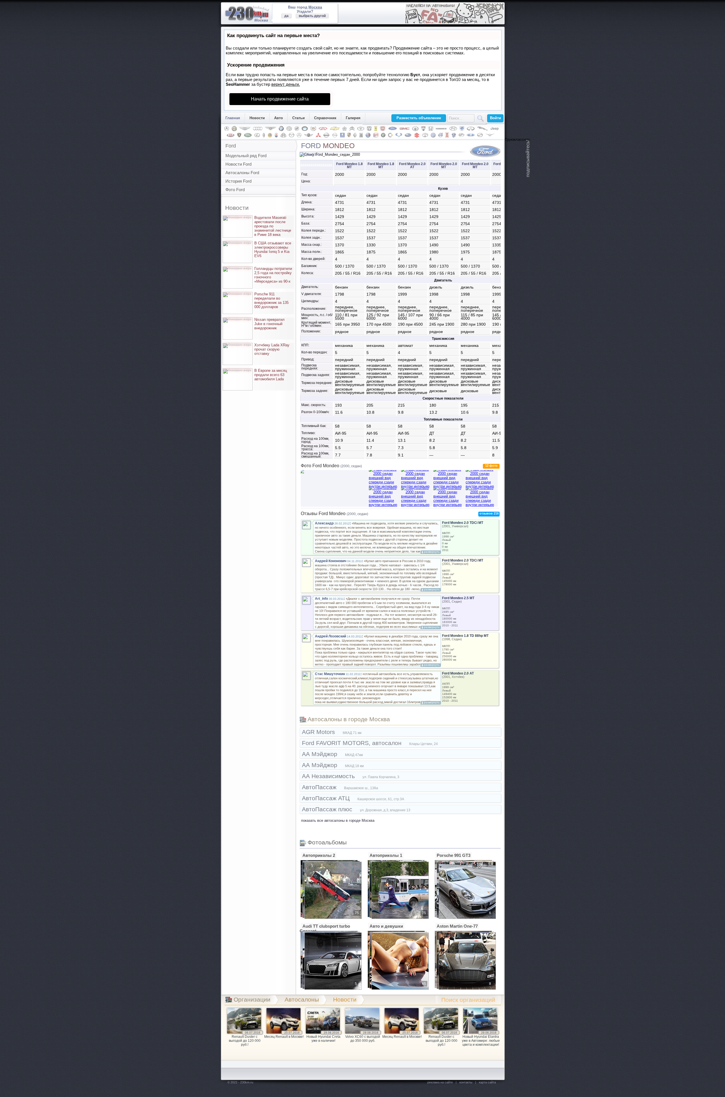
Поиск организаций (468, 999)
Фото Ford (235, 189)
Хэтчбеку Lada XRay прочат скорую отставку (257, 349)
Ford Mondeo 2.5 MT (458, 598)
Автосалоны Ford (242, 172)
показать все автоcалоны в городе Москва (337, 820)
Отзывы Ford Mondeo (334, 513)
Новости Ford (238, 164)
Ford (230, 146)
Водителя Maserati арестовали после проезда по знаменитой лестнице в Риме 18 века (258, 226)
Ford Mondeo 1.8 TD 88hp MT (465, 636)
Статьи (298, 118)
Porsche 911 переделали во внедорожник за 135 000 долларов (257, 300)
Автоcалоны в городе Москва (349, 719)
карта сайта (487, 1082)
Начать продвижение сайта (280, 99)
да (286, 16)
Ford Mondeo (349, 165)
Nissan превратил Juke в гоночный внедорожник (255, 323)
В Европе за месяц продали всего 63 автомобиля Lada (256, 374)
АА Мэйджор (332, 754)
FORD (328, 146)
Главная (232, 118)
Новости (257, 118)
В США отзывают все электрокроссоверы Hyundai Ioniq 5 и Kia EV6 (258, 249)
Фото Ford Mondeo (331, 465)
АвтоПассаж (340, 787)
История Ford (238, 181)
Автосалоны (302, 999)
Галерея (353, 118)
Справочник (325, 118)
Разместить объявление (418, 118)
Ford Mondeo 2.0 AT (458, 673)
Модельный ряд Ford (245, 155)
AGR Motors (331, 732)
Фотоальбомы (327, 842)
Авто (278, 118)
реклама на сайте (440, 1082)
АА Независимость (350, 776)
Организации (252, 999)
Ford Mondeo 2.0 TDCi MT (462, 523)
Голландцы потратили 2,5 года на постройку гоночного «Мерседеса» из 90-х (258, 274)
